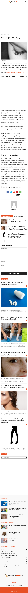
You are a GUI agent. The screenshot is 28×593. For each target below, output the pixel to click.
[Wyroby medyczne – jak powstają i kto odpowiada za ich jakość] (14, 297)
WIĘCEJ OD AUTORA (18, 216)
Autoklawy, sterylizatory (6, 557)
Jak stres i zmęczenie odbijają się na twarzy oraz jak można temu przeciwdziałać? (17, 221)
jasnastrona (5, 39)
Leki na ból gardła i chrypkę (7, 561)
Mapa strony (14, 589)
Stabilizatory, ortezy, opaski (7, 551)
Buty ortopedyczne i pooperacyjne (8, 559)
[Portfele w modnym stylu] (4, 534)
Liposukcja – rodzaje (13, 538)
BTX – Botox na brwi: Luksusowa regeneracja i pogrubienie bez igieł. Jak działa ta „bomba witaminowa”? (17, 228)
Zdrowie (2, 549)
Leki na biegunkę (4, 563)
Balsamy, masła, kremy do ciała (8, 553)
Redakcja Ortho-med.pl (5, 285)
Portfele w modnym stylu (14, 532)
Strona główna (3, 34)
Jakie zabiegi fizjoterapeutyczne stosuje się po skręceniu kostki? (14, 318)
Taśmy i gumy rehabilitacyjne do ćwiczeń (10, 566)
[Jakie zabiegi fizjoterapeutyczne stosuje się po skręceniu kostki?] (14, 332)
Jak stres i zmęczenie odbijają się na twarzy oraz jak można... (13, 353)
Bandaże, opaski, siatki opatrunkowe (9, 555)
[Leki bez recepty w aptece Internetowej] (4, 527)
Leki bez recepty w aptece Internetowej (17, 525)
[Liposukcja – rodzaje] (4, 540)
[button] (26, 2)
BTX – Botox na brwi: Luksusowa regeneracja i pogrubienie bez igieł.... (13, 386)
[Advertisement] (14, 18)
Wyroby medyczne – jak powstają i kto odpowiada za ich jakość (13, 283)
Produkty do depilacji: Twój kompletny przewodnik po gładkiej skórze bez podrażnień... (13, 420)
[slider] (5, 187)
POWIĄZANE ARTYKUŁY (6, 216)
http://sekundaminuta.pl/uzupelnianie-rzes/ (15, 72)
